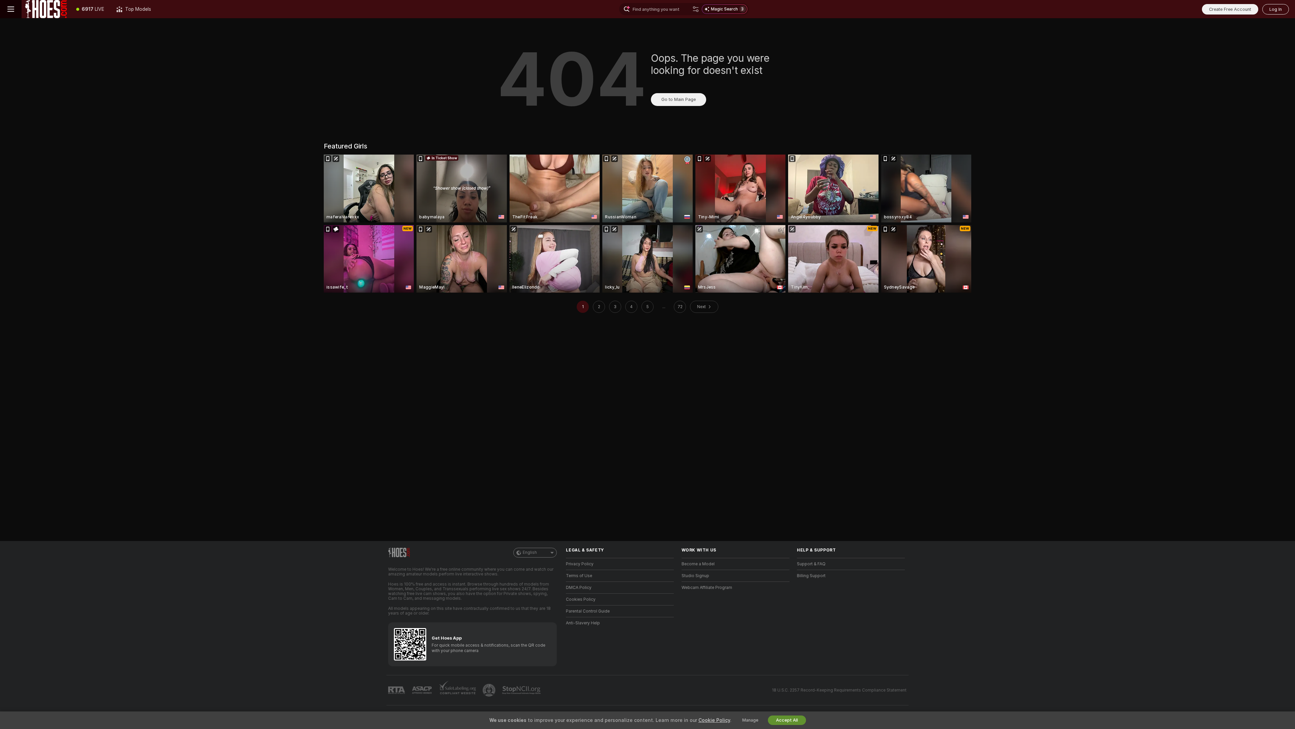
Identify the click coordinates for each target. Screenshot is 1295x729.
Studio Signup (695, 575)
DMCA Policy (579, 587)
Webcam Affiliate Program (707, 587)
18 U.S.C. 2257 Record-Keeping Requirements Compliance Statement (839, 690)
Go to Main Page (678, 99)
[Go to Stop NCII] (522, 690)
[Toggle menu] (11, 9)
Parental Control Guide (588, 611)
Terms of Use (579, 575)
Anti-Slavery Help (583, 623)
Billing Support (811, 575)
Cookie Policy (714, 720)
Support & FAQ (811, 564)
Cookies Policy (581, 599)
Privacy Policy (580, 564)
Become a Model (698, 564)
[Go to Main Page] (46, 9)
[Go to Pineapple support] (490, 690)
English (530, 552)
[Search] (695, 9)
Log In (1275, 9)
